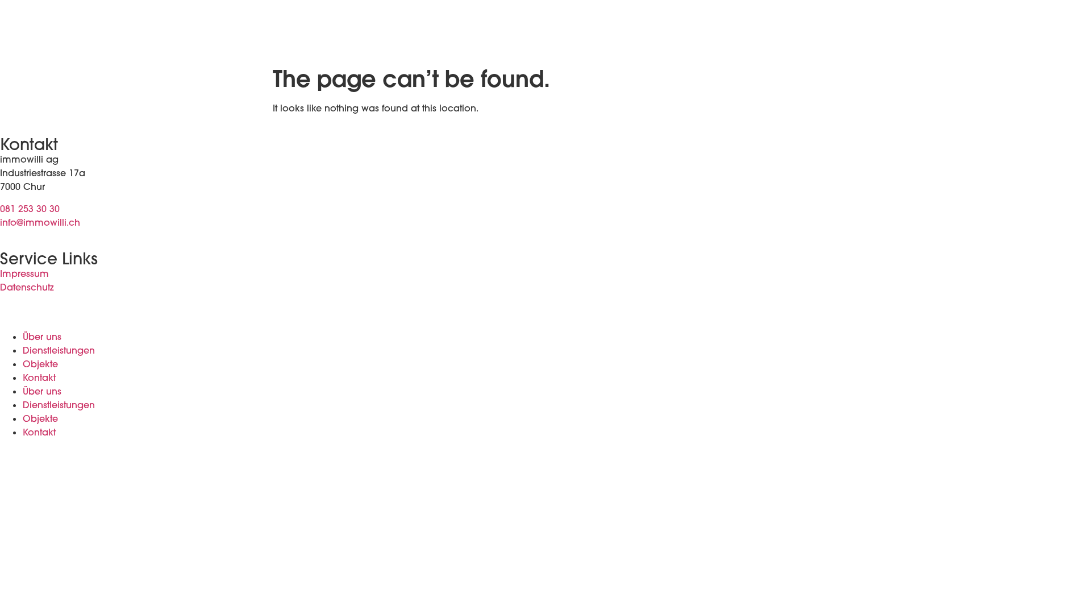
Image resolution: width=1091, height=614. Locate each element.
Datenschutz (27, 287)
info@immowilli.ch (40, 222)
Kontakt (39, 377)
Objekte (40, 364)
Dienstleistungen (59, 350)
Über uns (42, 336)
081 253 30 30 (30, 208)
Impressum (24, 273)
